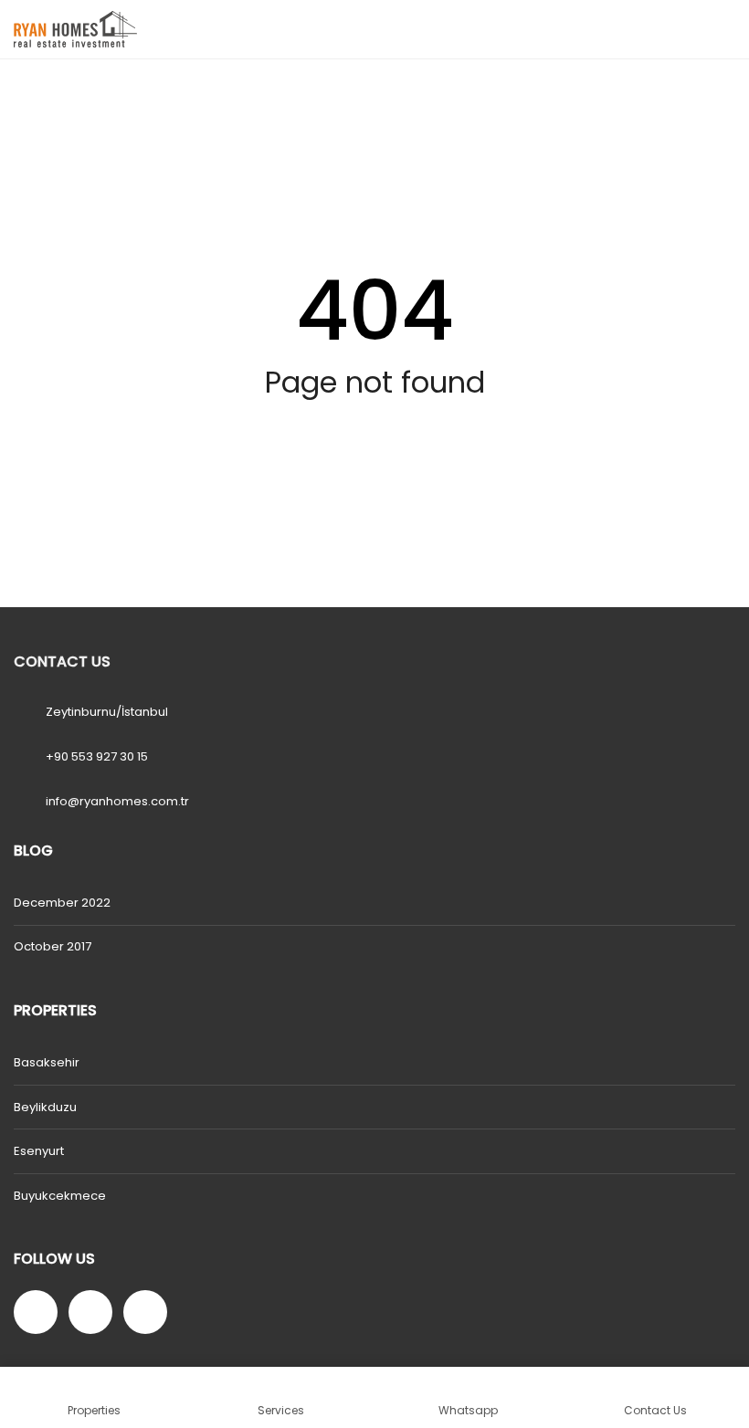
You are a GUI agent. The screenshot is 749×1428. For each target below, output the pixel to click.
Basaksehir (46, 1062)
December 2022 (62, 902)
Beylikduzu (45, 1107)
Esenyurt (39, 1151)
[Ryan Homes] (68, 29)
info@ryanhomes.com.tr (117, 801)
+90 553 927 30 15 (97, 756)
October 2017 (52, 946)
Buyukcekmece (60, 1195)
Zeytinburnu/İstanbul (107, 711)
